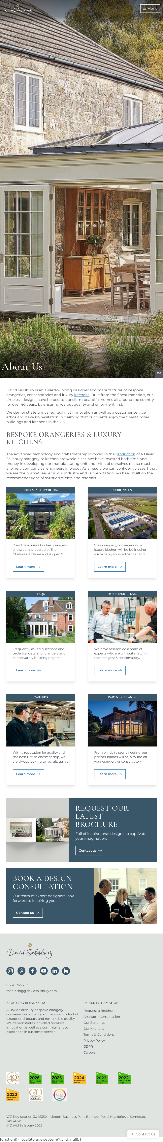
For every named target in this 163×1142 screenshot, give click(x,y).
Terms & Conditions (98, 1034)
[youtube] (44, 971)
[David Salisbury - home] (17, 8)
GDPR (88, 1046)
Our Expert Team (122, 594)
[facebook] (33, 971)
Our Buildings (94, 1023)
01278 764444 (17, 985)
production (125, 454)
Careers (41, 697)
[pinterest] (21, 971)
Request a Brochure (99, 1011)
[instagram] (10, 971)
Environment (122, 490)
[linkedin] (55, 971)
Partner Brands (122, 697)
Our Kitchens (93, 1029)
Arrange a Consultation (101, 1017)
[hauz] (66, 971)
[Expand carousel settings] (159, 374)
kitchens (81, 395)
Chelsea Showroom (41, 490)
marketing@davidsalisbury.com (31, 991)
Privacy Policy (94, 1040)
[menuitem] (118, 1011)
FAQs (41, 594)
